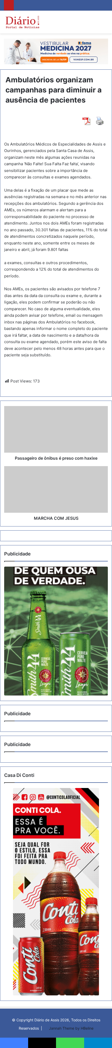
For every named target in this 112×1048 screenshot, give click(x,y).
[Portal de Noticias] (22, 22)
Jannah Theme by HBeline (71, 1028)
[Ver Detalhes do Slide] (56, 631)
